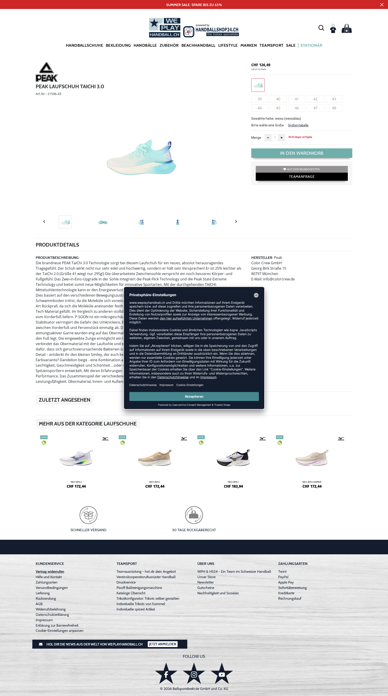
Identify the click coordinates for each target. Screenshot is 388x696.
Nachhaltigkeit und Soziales (218, 593)
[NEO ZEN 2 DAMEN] (312, 461)
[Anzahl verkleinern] (268, 137)
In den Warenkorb (302, 153)
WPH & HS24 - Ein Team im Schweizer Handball (234, 571)
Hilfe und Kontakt (49, 577)
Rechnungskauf (289, 598)
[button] (321, 27)
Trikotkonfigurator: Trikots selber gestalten (148, 598)
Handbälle (145, 45)
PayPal (283, 577)
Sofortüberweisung (292, 588)
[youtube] (222, 673)
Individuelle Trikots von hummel (141, 604)
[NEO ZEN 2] (76, 461)
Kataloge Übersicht (131, 593)
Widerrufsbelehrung (51, 609)
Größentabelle (298, 125)
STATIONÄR (311, 45)
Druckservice (126, 582)
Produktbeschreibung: (57, 257)
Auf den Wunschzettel (303, 169)
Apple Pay (286, 582)
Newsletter (205, 582)
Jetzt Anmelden (162, 644)
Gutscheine (205, 588)
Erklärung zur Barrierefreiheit (57, 625)
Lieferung (43, 593)
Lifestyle (228, 45)
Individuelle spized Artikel (136, 609)
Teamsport (271, 45)
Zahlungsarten (46, 582)
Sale (290, 45)
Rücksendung (46, 598)
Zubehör (169, 45)
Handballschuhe (84, 45)
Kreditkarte (286, 593)
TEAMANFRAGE (302, 176)
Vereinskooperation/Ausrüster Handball (146, 577)
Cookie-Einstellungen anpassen (60, 630)
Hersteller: (262, 257)
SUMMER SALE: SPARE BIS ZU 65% (194, 5)
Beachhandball (198, 45)
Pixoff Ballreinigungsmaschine (139, 588)
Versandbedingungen (52, 588)
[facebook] (166, 673)
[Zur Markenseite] (47, 72)
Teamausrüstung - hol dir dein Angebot (146, 571)
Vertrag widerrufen (50, 571)
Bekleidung (118, 45)
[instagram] (194, 673)
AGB (39, 604)
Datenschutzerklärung (52, 614)
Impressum (44, 620)
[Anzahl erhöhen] (281, 137)
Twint (282, 571)
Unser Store (206, 577)
